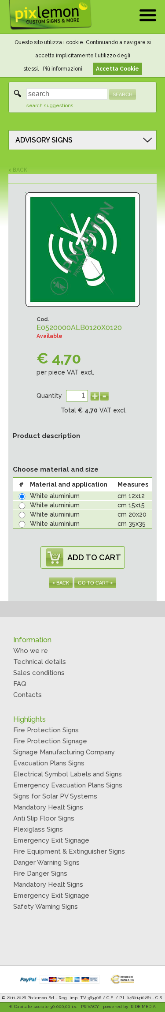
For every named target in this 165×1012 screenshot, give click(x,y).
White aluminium (55, 495)
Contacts (27, 695)
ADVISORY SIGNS (44, 140)
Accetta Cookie (117, 69)
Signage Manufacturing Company (64, 752)
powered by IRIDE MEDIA (129, 1006)
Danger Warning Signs (46, 862)
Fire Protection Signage (50, 741)
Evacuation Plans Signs (48, 763)
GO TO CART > (95, 582)
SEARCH (122, 94)
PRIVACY (90, 1006)
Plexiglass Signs (38, 829)
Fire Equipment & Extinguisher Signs (69, 851)
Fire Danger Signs (40, 873)
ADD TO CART (94, 557)
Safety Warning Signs (45, 907)
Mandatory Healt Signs (48, 807)
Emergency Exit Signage (51, 840)
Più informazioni (62, 69)
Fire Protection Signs (46, 730)
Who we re (30, 651)
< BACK (17, 170)
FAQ (19, 684)
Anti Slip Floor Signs (43, 818)
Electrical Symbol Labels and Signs (67, 774)
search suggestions (49, 106)
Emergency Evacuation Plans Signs (67, 785)
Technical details (39, 662)
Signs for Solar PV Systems (55, 796)
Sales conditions (39, 673)
